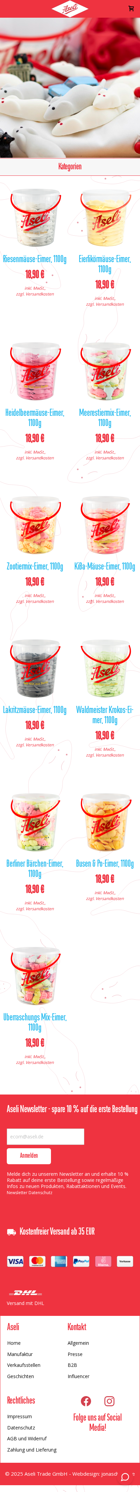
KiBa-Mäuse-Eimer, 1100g (104, 567)
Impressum (19, 1416)
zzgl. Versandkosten (35, 294)
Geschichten (20, 1376)
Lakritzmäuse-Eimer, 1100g (35, 710)
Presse (75, 1354)
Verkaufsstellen (23, 1365)
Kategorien (70, 167)
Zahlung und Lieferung (31, 1449)
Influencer (78, 1376)
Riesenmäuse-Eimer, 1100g (35, 260)
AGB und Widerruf (27, 1438)
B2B (72, 1365)
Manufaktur (20, 1354)
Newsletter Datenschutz (29, 1193)
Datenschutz (21, 1427)
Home (14, 1343)
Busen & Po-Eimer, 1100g (105, 864)
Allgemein (78, 1343)
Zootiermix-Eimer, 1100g (35, 567)
